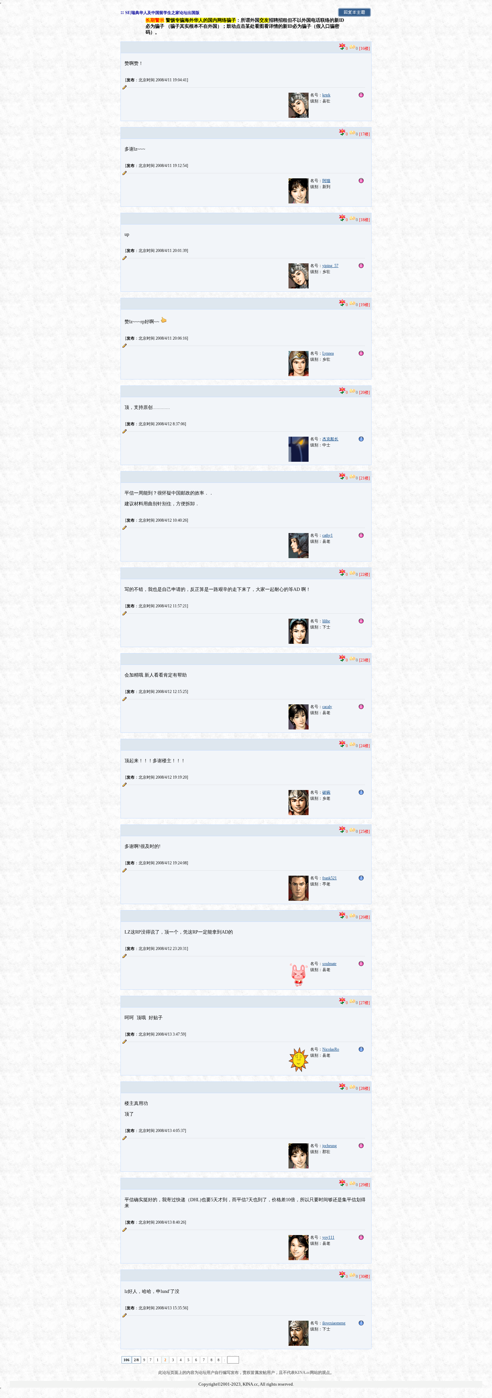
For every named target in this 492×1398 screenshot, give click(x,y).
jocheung (329, 1145)
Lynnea (328, 353)
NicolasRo (330, 1049)
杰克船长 (330, 439)
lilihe (326, 621)
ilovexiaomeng (333, 1323)
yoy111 (328, 1237)
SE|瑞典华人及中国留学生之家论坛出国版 (162, 12)
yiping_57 (330, 265)
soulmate (329, 963)
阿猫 (326, 180)
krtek (326, 95)
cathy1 (327, 535)
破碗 (326, 792)
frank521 (329, 878)
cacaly (327, 706)
